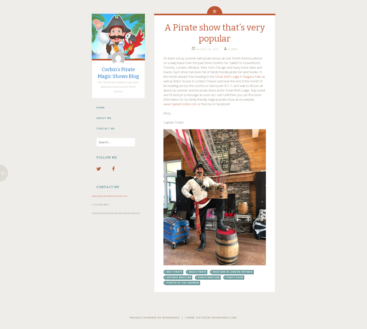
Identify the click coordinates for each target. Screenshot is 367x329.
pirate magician (209, 277)
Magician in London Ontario (233, 271)
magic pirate (197, 271)
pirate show (235, 277)
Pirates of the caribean (183, 282)
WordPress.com (224, 317)
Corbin (233, 49)
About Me (103, 118)
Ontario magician (179, 277)
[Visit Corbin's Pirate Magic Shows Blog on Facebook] (113, 169)
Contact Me (105, 128)
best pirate (174, 271)
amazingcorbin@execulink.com (109, 196)
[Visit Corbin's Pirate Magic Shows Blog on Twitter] (98, 169)
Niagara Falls (252, 77)
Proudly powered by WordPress (154, 317)
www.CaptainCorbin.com (180, 104)
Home (100, 107)
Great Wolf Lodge (227, 77)
